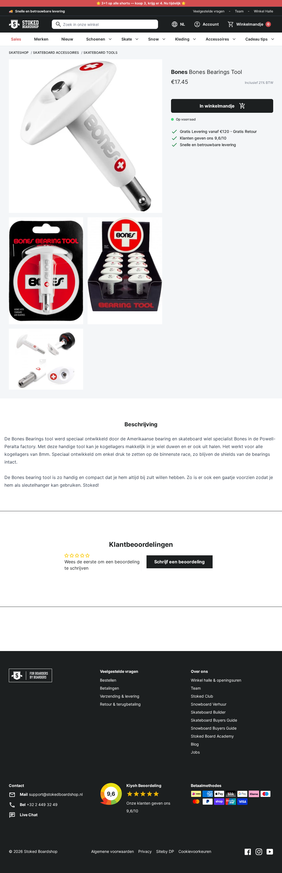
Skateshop (19, 52)
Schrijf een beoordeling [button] (179, 561)
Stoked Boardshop (41, 851)
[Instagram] (259, 851)
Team (239, 11)
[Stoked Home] (24, 24)
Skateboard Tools (100, 52)
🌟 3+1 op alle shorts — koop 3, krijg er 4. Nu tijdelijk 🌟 (141, 3)
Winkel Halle (263, 11)
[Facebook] (248, 851)
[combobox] (105, 24)
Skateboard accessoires (56, 52)
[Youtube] (270, 851)
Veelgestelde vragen (208, 11)
